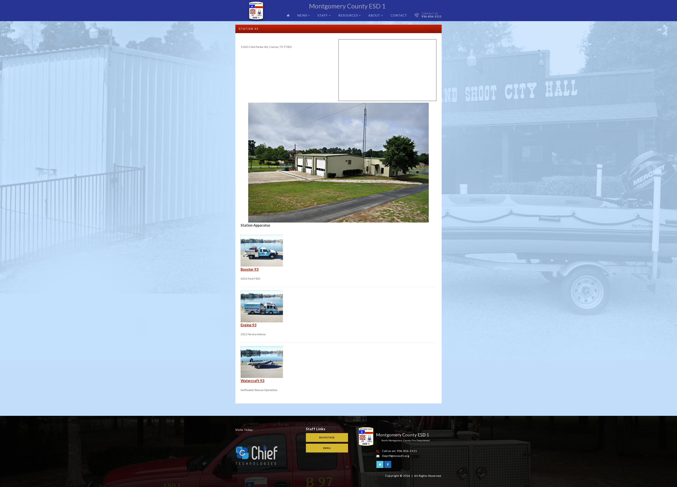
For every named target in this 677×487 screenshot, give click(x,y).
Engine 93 (248, 325)
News (302, 15)
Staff (323, 15)
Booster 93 (249, 269)
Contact (399, 15)
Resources (348, 15)
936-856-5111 (432, 16)
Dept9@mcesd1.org (395, 455)
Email (327, 448)
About (374, 15)
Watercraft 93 (252, 380)
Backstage (327, 437)
